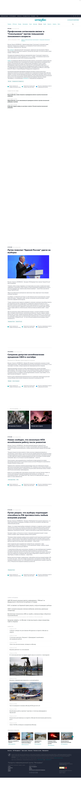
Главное (9, 24)
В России (15, 24)
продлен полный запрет (30, 177)
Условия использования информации (65, 770)
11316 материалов (11, 744)
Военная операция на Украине (13, 742)
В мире (19, 24)
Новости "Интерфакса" (33, 766)
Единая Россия (19, 321)
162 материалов (38, 744)
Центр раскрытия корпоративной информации (37, 770)
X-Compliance (10, 767)
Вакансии (30, 750)
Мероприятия (45, 750)
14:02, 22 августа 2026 (17, 509)
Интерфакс (40, 20)
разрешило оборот (27, 142)
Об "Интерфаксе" (12, 16)
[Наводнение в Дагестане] (40, 739)
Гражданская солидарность (18, 81)
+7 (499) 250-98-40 (40, 759)
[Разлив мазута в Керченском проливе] (67, 739)
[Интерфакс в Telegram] (31, 772)
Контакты (10, 750)
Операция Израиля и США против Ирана (26, 742)
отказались (25, 78)
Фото (59, 24)
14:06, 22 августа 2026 (18, 351)
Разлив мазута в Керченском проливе (66, 742)
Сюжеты (54, 24)
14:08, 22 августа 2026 (18, 116)
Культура (35, 24)
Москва (40, 24)
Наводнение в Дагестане (38, 742)
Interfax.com (19, 16)
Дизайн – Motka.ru (62, 772)
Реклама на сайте (37, 750)
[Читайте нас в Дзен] (30, 772)
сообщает (11, 50)
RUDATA (30, 768)
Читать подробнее (44, 150)
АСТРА (9, 771)
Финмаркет (33, 16)
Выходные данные (62, 771)
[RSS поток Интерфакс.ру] (35, 772)
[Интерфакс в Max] (37, 772)
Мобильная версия (4, 16)
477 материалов (64, 744)
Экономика (25, 24)
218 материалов (51, 745)
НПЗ (17, 185)
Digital (44, 24)
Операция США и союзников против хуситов (52, 742)
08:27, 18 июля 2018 (15, 28)
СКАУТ (9, 768)
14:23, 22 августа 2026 (17, 436)
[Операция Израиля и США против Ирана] (27, 740)
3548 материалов (25, 744)
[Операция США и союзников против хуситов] (54, 739)
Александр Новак (11, 185)
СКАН (30, 767)
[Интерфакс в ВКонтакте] (33, 772)
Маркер (9, 770)
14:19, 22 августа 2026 (16, 247)
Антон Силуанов (16, 381)
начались (15, 153)
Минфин (9, 381)
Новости (49, 24)
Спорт (30, 24)
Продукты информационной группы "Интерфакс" (25, 763)
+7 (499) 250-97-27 (48, 759)
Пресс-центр (24, 750)
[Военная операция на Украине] (14, 739)
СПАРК (9, 766)
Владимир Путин (11, 321)
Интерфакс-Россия (26, 16)
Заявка (9, 60)
